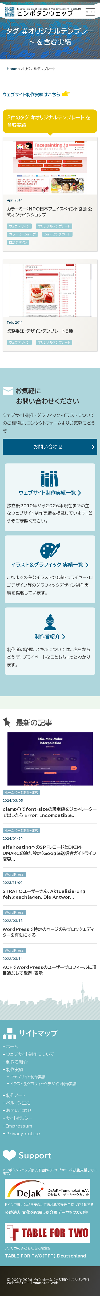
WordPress (14, 874)
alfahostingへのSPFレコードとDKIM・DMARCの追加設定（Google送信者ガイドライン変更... (49, 853)
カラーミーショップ (22, 234)
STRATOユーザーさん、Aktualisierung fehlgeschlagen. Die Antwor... (44, 894)
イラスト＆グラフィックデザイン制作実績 (43, 1084)
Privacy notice (23, 1134)
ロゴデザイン (18, 242)
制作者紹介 (16, 1062)
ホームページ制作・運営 (21, 792)
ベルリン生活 (18, 1103)
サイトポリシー (19, 1118)
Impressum (19, 1126)
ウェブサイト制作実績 (27, 1077)
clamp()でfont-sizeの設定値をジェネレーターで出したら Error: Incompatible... (50, 812)
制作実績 (14, 1069)
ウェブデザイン (19, 226)
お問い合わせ (49, 446)
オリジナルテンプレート (54, 226)
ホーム (12, 1047)
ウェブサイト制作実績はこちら (32, 94)
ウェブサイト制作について (30, 1054)
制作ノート (15, 1095)
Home (12, 69)
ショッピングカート (57, 234)
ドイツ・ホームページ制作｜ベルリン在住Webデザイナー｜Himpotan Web (48, 1281)
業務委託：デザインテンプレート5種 (40, 331)
